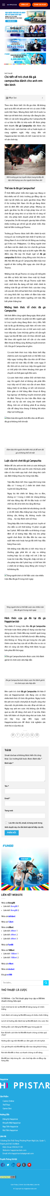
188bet (14, 954)
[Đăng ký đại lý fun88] (25, 17)
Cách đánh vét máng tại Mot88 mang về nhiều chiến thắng (24, 1015)
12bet (10, 922)
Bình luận (9, 763)
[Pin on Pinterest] (32, 735)
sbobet (11, 969)
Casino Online (8, 1101)
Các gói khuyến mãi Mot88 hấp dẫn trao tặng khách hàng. (24, 1047)
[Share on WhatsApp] (13, 735)
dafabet (11, 916)
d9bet (13, 931)
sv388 (9, 975)
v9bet (10, 964)
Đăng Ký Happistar (10, 1119)
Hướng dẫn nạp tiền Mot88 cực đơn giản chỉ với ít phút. (23, 1041)
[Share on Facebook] (18, 735)
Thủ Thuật (9, 73)
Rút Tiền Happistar (10, 1131)
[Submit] (46, 982)
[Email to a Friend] (27, 735)
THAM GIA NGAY (40, 4)
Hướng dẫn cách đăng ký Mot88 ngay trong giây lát (21, 1027)
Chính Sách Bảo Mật (26, 1185)
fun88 (10, 945)
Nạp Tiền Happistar (10, 1127)
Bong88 (14, 906)
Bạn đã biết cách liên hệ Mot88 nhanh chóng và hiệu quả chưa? (24, 1034)
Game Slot (7, 1109)
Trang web (9, 811)
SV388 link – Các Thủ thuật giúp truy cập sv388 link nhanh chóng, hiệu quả (23, 1000)
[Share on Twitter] (22, 735)
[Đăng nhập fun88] (25, 58)
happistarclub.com (30, 1189)
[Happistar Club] (12, 4)
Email (7, 799)
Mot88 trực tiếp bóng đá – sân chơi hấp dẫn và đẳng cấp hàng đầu (23, 1059)
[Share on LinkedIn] (37, 735)
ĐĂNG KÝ (24, 4)
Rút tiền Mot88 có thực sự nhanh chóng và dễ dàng (21, 1053)
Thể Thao (6, 1105)
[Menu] (3, 4)
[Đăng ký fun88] (25, 866)
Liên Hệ (36, 1185)
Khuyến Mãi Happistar (12, 1123)
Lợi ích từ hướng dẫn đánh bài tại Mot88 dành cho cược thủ (24, 1021)
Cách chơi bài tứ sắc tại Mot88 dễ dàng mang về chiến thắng (22, 1008)
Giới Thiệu (14, 1185)
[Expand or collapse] (42, 98)
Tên (7, 786)
